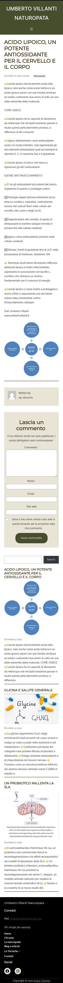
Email (31, 493)
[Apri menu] (31, 29)
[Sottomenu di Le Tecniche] (19, 951)
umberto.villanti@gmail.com (26, 918)
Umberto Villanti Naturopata (24, 903)
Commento (31, 447)
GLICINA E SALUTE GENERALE (28, 690)
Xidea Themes (42, 980)
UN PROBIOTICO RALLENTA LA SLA (29, 785)
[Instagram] (18, 971)
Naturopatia (39, 76)
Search (51, 559)
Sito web (32, 506)
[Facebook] (7, 971)
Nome (31, 481)
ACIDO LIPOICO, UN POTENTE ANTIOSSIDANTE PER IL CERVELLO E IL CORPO (28, 573)
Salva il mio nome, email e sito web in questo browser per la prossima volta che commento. (33, 524)
